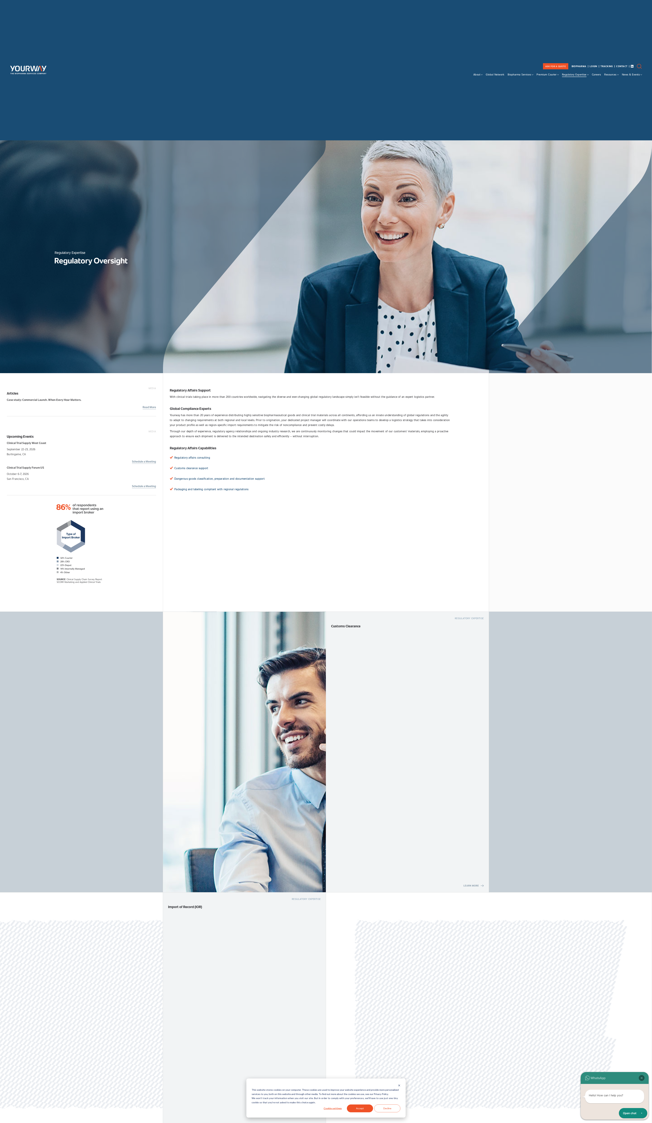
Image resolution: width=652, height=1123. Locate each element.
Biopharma (579, 66)
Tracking (607, 66)
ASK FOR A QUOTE (555, 66)
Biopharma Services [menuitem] (519, 74)
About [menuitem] (477, 74)
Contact (621, 66)
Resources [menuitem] (610, 74)
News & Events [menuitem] (631, 74)
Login (593, 66)
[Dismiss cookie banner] (399, 1086)
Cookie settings (333, 1108)
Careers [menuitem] (596, 74)
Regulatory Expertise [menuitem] (574, 74)
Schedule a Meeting (144, 461)
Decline (387, 1108)
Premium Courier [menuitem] (547, 74)
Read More (149, 407)
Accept (360, 1108)
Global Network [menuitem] (495, 74)
